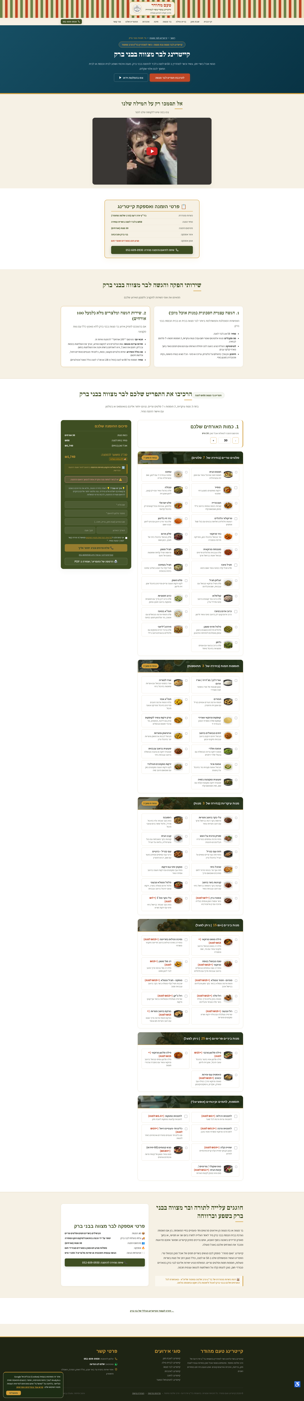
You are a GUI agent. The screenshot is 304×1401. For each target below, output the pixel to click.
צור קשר (117, 21)
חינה (156, 21)
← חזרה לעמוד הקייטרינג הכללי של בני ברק (152, 1310)
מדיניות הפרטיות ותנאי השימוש (99, 537)
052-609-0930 (92, 1358)
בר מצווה (167, 21)
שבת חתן (195, 21)
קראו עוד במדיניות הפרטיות (29, 1387)
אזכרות (145, 21)
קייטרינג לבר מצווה (158, 38)
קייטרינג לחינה (173, 1375)
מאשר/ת (13, 1393)
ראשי (172, 38)
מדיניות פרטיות (154, 1393)
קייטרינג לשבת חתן (171, 1358)
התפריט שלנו (131, 21)
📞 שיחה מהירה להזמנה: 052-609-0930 (104, 1262)
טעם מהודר (161, 5)
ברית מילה (181, 21)
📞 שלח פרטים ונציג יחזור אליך (96, 548)
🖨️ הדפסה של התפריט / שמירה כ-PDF (95, 561)
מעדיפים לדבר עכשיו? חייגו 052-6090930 (96, 555)
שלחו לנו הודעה (97, 1364)
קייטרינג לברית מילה (171, 1362)
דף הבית (208, 21)
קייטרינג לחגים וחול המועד (168, 1379)
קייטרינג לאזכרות (172, 1371)
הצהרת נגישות (138, 1393)
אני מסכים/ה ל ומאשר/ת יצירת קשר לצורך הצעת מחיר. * (96, 539)
